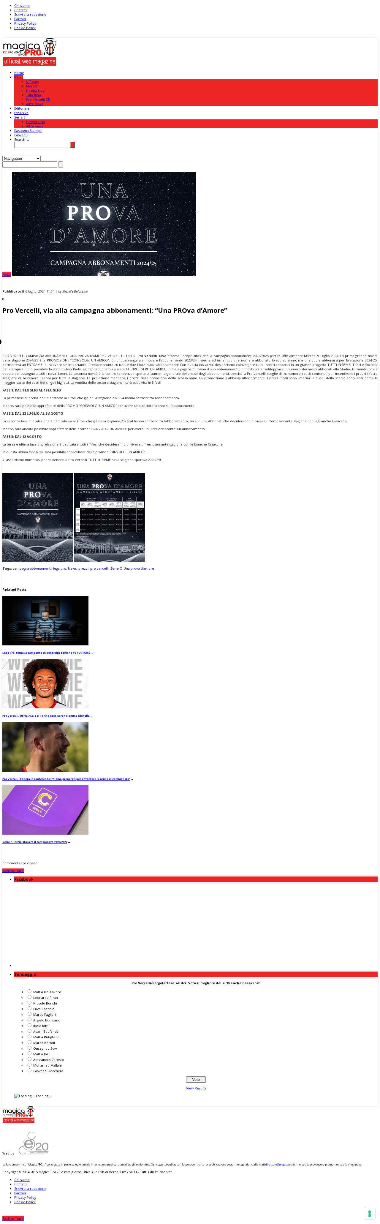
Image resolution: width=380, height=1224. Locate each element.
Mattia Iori (41, 1054)
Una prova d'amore (139, 568)
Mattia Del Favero (47, 992)
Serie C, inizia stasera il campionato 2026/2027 (34, 842)
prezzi (83, 568)
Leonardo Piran (45, 997)
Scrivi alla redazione (30, 14)
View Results (196, 1088)
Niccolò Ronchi (45, 1003)
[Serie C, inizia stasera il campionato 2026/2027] (45, 833)
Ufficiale (32, 81)
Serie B (20, 117)
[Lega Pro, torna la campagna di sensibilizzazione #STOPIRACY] (45, 644)
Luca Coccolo (43, 1009)
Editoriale (21, 108)
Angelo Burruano (46, 1020)
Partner (20, 19)
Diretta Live (35, 90)
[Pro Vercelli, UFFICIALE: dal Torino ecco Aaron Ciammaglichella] (45, 707)
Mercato (32, 86)
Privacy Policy (25, 23)
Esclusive (21, 112)
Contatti (20, 10)
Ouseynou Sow (45, 1048)
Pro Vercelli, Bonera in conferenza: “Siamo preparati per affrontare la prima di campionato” (66, 779)
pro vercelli (99, 568)
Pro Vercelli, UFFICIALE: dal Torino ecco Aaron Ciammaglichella (46, 716)
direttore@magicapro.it (280, 1164)
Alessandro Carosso (48, 1059)
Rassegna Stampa (28, 130)
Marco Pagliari (44, 1014)
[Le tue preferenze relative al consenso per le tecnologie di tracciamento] (369, 1213)
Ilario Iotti (40, 1026)
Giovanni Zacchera (48, 1071)
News (18, 77)
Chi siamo (22, 5)
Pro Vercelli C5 (38, 99)
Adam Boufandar (46, 1031)
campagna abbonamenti (32, 568)
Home (19, 72)
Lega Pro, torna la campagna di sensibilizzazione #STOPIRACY (46, 653)
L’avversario (35, 121)
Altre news (34, 104)
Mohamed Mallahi (47, 1065)
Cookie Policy (25, 28)
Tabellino (33, 95)
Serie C (116, 568)
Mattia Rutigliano (46, 1037)
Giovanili (21, 135)
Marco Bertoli (44, 1042)
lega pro (59, 568)
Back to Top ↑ (13, 870)
